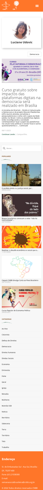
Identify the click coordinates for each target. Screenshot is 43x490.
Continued (23, 125)
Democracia (34, 54)
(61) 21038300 (13, 474)
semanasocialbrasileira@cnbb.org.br (18, 482)
